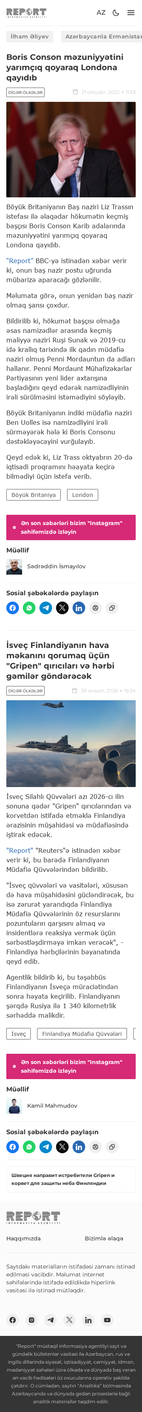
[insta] (31, 1320)
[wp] (29, 608)
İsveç (18, 1033)
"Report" (19, 850)
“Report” (19, 260)
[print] (95, 608)
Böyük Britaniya (33, 494)
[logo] (26, 13)
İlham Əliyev (30, 36)
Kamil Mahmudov (52, 1105)
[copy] (112, 608)
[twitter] (62, 608)
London (82, 494)
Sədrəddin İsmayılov (56, 566)
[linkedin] (79, 608)
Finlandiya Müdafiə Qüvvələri (82, 1033)
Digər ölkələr (25, 92)
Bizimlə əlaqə (104, 1238)
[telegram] (45, 608)
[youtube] (107, 1320)
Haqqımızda (23, 1238)
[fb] (12, 608)
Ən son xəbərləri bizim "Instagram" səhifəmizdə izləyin (71, 527)
